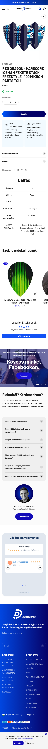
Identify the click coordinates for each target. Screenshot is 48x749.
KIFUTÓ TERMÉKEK (34, 660)
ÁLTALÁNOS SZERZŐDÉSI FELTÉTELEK (7, 663)
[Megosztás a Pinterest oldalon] (22, 170)
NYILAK (29, 673)
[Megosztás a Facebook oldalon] (14, 170)
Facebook (24, 376)
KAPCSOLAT (7, 692)
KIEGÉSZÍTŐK (31, 690)
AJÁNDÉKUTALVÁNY (34, 664)
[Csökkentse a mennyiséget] (5, 102)
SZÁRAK (29, 681)
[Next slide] (40, 567)
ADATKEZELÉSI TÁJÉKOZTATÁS (8, 671)
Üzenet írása (24, 517)
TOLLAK (29, 686)
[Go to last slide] (8, 567)
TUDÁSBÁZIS (31, 703)
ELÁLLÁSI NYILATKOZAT (8, 686)
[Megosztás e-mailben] (26, 170)
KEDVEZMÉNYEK (33, 694)
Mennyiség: (7, 97)
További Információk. (25, 739)
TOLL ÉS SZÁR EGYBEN (35, 677)
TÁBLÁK (29, 668)
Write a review (24, 336)
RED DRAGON (7, 64)
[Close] (46, 734)
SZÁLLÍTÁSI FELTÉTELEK (7, 678)
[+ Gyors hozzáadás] (35, 294)
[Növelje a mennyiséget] (15, 102)
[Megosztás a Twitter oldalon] (18, 170)
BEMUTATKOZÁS (33, 707)
